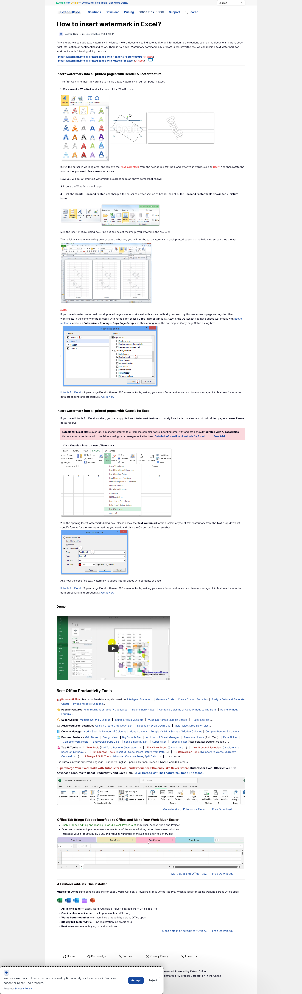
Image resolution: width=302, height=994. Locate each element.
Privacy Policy (159, 956)
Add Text (106, 747)
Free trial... (220, 436)
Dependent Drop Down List (153, 725)
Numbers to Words (212, 751)
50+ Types (156, 747)
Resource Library (194, 737)
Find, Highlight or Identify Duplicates (105, 709)
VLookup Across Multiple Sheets (167, 719)
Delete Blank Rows (143, 709)
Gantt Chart (176, 747)
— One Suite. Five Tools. (92, 2)
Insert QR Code (125, 751)
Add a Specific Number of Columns (105, 731)
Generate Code (165, 699)
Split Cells (151, 756)
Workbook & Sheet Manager (162, 737)
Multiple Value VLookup (129, 719)
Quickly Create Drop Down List (113, 725)
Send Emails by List (135, 741)
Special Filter (179, 741)
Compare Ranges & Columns (222, 731)
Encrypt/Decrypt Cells (106, 741)
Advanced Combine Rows (127, 756)
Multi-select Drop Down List (191, 725)
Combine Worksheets (75, 741)
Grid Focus (91, 737)
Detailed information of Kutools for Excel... (181, 436)
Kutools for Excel (70, 392)
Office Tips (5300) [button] (151, 12)
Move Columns (138, 731)
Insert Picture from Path (150, 751)
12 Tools (91, 747)
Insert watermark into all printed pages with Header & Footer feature (100, 56)
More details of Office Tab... (189, 873)
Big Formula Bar (131, 737)
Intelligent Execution (139, 699)
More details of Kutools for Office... (184, 930)
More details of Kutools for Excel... (185, 809)
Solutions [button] (94, 12)
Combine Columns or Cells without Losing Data (187, 709)
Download (112, 12)
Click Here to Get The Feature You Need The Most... (169, 773)
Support (174, 12)
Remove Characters (125, 747)
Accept (136, 980)
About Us (191, 956)
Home (71, 956)
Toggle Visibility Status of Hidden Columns (176, 731)
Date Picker (230, 737)
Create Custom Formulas (193, 699)
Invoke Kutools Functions (88, 703)
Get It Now (107, 396)
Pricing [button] (129, 12)
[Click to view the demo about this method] (149, 60)
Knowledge (98, 956)
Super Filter (159, 741)
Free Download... (223, 809)
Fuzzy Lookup (201, 719)
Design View (110, 737)
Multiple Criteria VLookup (95, 719)
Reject (153, 980)
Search (193, 12)
